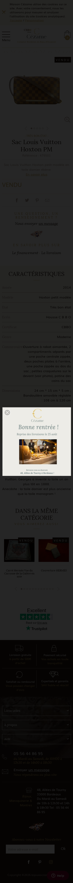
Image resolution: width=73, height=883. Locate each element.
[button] (7, 412)
